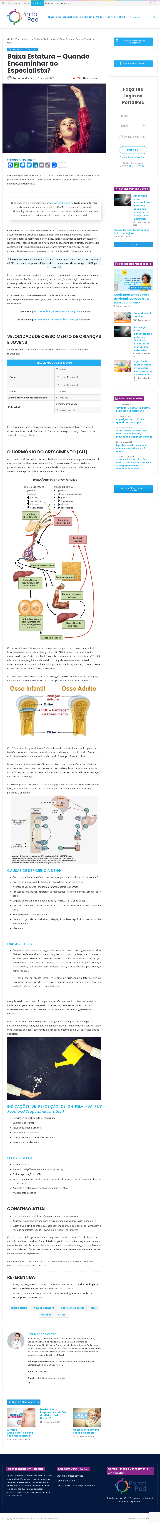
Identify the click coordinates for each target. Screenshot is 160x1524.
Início (11, 39)
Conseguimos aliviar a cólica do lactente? (86, 1431)
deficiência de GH (73, 1308)
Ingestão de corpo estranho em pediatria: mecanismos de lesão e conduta (142, 368)
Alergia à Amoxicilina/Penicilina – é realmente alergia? (21, 1432)
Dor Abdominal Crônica (142, 315)
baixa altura (20, 1308)
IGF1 (95, 1308)
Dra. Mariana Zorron (23, 78)
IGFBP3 (47, 1314)
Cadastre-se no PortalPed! (110, 16)
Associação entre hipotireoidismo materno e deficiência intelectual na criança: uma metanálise (142, 207)
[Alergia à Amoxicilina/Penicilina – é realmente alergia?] (21, 1417)
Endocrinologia (51, 39)
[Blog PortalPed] (22, 17)
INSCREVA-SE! (137, 166)
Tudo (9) (133, 244)
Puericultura (31, 49)
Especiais (55, 16)
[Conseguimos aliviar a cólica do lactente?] (87, 1417)
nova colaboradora (62, 202)
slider (63, 1314)
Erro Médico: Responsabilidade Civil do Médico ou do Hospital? (53, 1414)
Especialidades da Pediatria (78, 16)
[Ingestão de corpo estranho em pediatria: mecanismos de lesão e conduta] (122, 366)
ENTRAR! (133, 150)
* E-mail (124, 115)
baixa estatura (45, 1308)
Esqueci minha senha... (133, 157)
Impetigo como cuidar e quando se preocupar (66, 3)
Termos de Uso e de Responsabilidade (76, 1485)
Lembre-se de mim (134, 136)
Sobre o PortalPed (66, 1480)
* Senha (124, 126)
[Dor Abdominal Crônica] (122, 317)
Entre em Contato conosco (70, 1475)
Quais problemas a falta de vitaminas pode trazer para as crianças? (132, 298)
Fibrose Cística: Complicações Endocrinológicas (131, 231)
